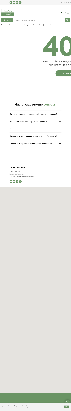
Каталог (3, 25)
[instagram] (20, 181)
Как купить (27, 25)
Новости (18, 25)
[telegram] (14, 181)
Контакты (53, 25)
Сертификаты (43, 25)
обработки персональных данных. (10, 408)
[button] (61, 12)
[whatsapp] (11, 181)
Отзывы (11, 25)
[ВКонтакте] (17, 181)
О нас (35, 25)
